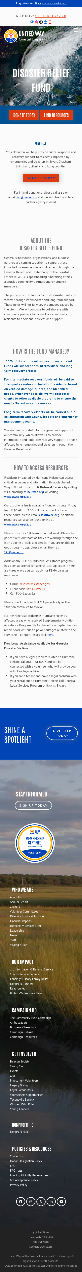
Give (13, 1075)
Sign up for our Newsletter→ (50, 3)
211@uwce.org (33, 492)
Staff (13, 939)
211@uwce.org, (26, 197)
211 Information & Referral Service (31, 969)
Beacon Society (19, 1061)
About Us (15, 897)
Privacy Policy (18, 1184)
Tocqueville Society (22, 1099)
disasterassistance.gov (35, 584)
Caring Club (17, 1066)
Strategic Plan (18, 944)
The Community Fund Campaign (30, 1017)
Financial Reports (21, 920)
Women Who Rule (22, 1104)
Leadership (17, 930)
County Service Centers (24, 974)
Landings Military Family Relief (29, 978)
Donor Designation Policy (26, 1160)
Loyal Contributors (21, 1089)
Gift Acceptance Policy (24, 1180)
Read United (17, 988)
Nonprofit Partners (21, 983)
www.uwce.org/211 (17, 496)
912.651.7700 (41, 1241)
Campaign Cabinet (21, 1032)
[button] (76, 30)
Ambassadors (18, 1022)
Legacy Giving (19, 1085)
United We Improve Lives (26, 993)
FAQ (13, 1165)
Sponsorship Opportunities (26, 1094)
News (13, 935)
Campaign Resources (23, 1036)
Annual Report (19, 901)
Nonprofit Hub (19, 1131)
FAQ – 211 (16, 1170)
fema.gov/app (35, 588)
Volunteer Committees (24, 911)
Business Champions (23, 1027)
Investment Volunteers (24, 1080)
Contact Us (17, 1156)
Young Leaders (19, 1109)
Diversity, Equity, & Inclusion (27, 916)
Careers (15, 906)
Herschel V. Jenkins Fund (26, 925)
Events (14, 1070)
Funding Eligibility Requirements (30, 1175)
